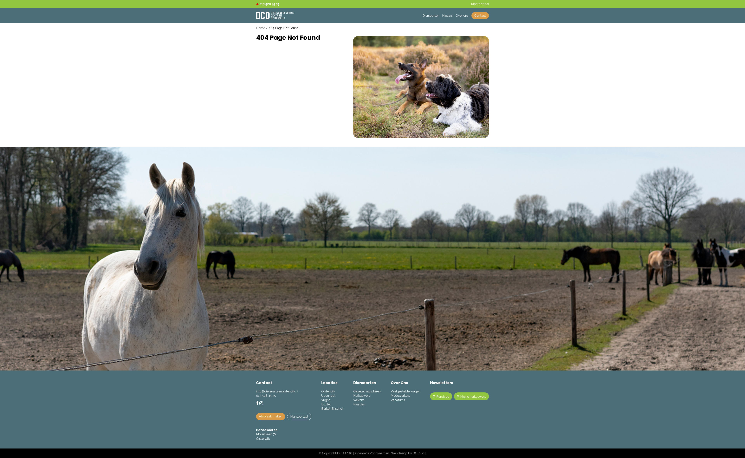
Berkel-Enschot (332, 408)
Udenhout (328, 395)
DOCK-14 (419, 453)
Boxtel (326, 404)
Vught (325, 400)
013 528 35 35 (269, 4)
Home (260, 28)
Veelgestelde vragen (405, 391)
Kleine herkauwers (472, 396)
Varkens (359, 400)
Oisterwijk (328, 391)
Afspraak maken (270, 416)
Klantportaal (299, 416)
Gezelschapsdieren (367, 391)
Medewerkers (400, 395)
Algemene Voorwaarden (371, 453)
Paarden (359, 404)
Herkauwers (361, 395)
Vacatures (398, 400)
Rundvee (442, 396)
